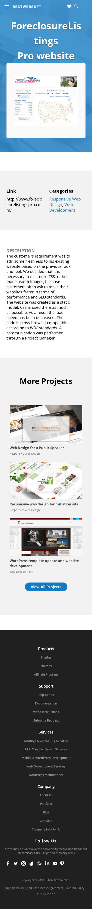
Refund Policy (75, 888)
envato (31, 863)
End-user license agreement (45, 888)
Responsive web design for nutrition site (44, 504)
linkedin (47, 863)
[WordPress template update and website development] (46, 537)
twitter (15, 863)
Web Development (62, 207)
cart (85, 6)
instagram (23, 863)
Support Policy (14, 888)
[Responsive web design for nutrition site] (46, 480)
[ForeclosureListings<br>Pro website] (46, 100)
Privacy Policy (46, 893)
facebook (7, 863)
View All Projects (46, 586)
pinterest (62, 863)
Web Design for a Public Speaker (37, 447)
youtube (55, 863)
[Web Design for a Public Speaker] (46, 424)
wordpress (39, 863)
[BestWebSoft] (27, 6)
